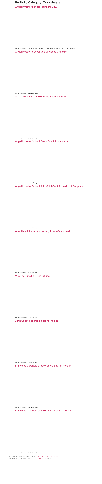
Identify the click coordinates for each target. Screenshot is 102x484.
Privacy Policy (46, 456)
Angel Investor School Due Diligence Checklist (41, 51)
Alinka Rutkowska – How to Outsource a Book (40, 96)
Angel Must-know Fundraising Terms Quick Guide (43, 231)
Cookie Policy (55, 456)
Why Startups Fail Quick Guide (32, 276)
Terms (40, 456)
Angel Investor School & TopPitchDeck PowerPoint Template (49, 186)
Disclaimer (41, 458)
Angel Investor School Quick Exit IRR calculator (41, 141)
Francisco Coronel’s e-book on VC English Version (43, 365)
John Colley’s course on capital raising (36, 320)
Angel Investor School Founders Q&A (36, 6)
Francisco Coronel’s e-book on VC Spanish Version (43, 410)
